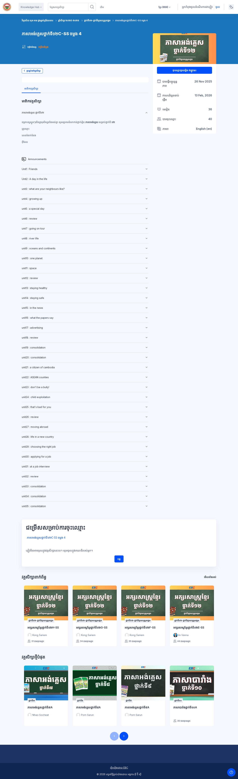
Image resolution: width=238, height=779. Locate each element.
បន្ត (119, 558)
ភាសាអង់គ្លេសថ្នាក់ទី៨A (88, 707)
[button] (164, 7)
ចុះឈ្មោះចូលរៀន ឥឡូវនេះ (184, 70)
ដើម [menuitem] (102, 7)
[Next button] (124, 736)
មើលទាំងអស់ (210, 576)
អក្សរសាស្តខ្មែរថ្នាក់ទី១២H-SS (43, 627)
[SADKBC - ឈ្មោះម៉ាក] (7, 7)
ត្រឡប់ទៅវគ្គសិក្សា (33, 70)
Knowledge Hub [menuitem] (30, 7)
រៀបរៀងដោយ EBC (119, 767)
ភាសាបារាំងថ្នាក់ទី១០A (185, 707)
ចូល (218, 7)
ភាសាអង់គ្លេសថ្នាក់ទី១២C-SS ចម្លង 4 (46, 537)
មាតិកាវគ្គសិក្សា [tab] (31, 88)
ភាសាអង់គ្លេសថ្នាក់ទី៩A (137, 707)
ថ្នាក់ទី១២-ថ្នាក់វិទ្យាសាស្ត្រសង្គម (97, 20)
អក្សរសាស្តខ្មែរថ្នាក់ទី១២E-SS (188, 627)
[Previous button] (114, 736)
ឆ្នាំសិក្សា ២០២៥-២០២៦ (68, 20)
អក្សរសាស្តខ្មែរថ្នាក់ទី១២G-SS (92, 627)
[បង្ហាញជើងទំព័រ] (231, 772)
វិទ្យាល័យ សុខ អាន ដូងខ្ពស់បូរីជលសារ (37, 20)
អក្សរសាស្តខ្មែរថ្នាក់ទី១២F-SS (140, 627)
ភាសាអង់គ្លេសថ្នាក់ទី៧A (40, 707)
